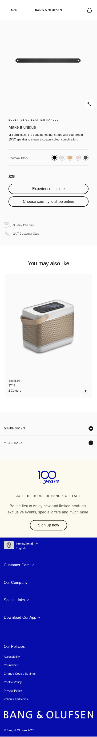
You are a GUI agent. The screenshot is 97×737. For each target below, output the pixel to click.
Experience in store (48, 189)
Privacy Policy (13, 690)
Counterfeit (11, 665)
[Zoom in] (48, 60)
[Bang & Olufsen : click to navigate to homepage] (48, 10)
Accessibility (12, 656)
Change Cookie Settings (20, 673)
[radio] (54, 158)
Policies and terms (16, 699)
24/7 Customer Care (26, 233)
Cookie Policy (13, 682)
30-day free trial (23, 225)
